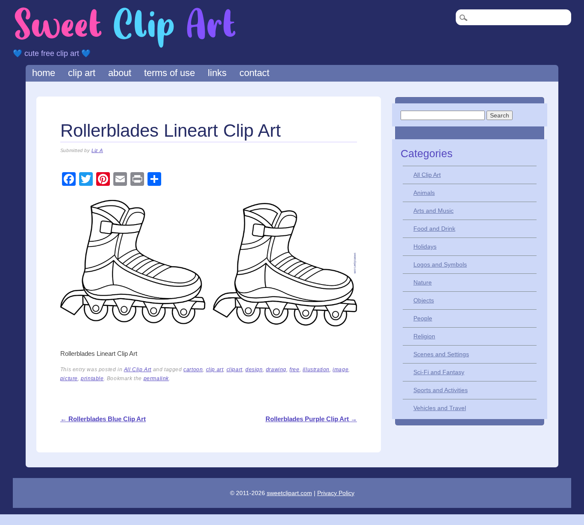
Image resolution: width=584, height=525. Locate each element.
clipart (234, 369)
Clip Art (81, 72)
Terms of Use (169, 72)
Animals (424, 192)
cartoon (193, 369)
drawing (276, 369)
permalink (156, 378)
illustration (316, 369)
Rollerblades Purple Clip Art (311, 418)
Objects (423, 300)
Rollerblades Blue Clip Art (103, 418)
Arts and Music (433, 210)
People (422, 318)
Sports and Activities (440, 390)
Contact (254, 72)
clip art (215, 369)
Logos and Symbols (440, 264)
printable (92, 378)
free (294, 369)
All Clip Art (137, 369)
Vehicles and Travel (439, 408)
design (254, 369)
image (340, 369)
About (119, 72)
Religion (424, 336)
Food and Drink (434, 228)
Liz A (97, 150)
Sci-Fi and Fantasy (438, 372)
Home (43, 72)
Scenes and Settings (441, 354)
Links (217, 72)
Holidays (425, 246)
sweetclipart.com (289, 493)
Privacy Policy (335, 493)
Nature (422, 282)
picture (69, 378)
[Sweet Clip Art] (125, 47)
